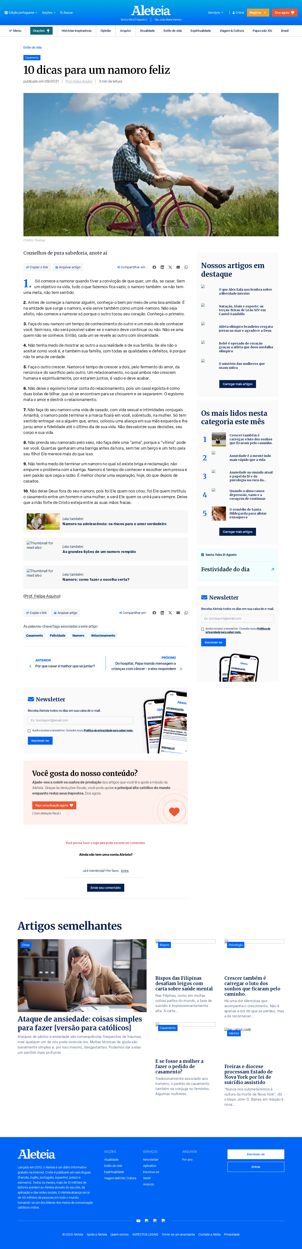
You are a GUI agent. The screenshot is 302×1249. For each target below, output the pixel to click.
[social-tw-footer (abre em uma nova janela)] (155, 1221)
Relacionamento (103, 635)
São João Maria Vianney (168, 19)
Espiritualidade (201, 30)
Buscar (68, 13)
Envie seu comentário (106, 888)
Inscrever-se (40, 740)
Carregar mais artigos (237, 384)
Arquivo (125, 30)
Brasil (285, 30)
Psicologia (236, 945)
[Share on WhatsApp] (186, 267)
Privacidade (232, 1234)
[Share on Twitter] (170, 267)
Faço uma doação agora (51, 805)
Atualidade (147, 30)
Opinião (106, 30)
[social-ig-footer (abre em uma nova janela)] (164, 1221)
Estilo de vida (173, 30)
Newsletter (151, 1160)
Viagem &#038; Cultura (120, 1178)
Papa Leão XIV (262, 30)
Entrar (240, 13)
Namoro (78, 635)
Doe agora (282, 12)
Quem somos (120, 1234)
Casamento (34, 635)
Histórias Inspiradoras (77, 30)
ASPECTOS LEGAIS (145, 1234)
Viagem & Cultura (232, 30)
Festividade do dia (225, 569)
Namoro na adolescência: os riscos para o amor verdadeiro (114, 524)
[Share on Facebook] (154, 267)
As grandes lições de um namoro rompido (99, 551)
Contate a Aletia (209, 1234)
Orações (39, 30)
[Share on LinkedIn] (162, 267)
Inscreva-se (151, 1172)
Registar (255, 12)
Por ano (187, 1160)
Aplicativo (149, 1166)
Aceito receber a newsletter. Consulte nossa (82, 730)
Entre (125, 871)
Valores (234, 1033)
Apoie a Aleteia (97, 1234)
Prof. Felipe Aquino (78, 81)
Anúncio (148, 1184)
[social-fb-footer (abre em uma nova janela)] (147, 1221)
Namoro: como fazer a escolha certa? (96, 579)
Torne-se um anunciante (178, 1234)
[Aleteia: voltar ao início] (151, 10)
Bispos (164, 945)
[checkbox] (29, 731)
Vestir (147, 1178)
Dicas (26, 945)
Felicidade (57, 635)
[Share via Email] (178, 267)
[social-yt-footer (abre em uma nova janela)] (138, 1221)
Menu (17, 30)
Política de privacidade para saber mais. (108, 730)
